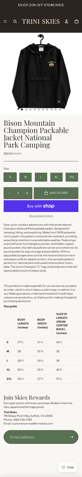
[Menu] (5, 21)
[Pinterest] (45, 466)
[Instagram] (37, 466)
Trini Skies (46, 456)
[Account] (67, 21)
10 (60, 109)
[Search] (15, 21)
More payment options (41, 215)
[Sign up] (71, 437)
